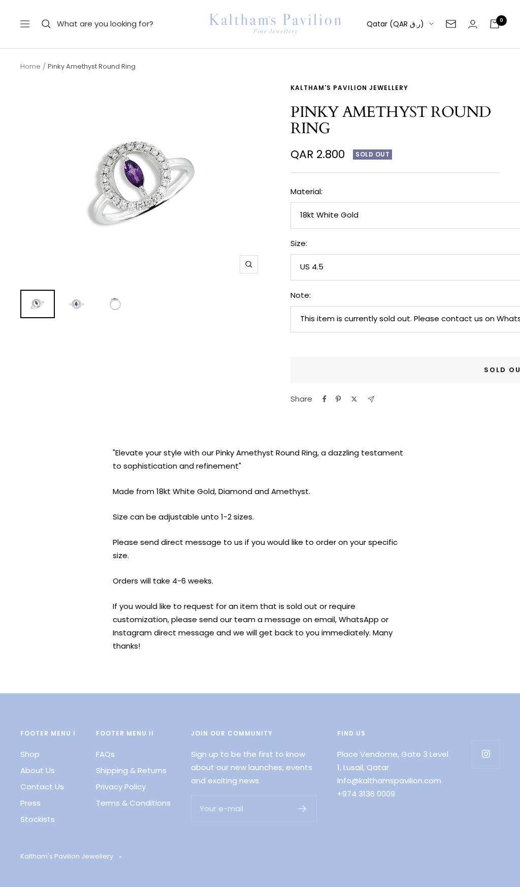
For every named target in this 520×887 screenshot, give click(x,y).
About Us (37, 770)
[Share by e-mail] (371, 399)
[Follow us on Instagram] (486, 754)
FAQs (105, 754)
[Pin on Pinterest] (338, 399)
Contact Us (42, 786)
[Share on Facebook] (324, 399)
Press (30, 803)
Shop (30, 754)
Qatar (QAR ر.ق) (395, 24)
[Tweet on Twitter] (354, 399)
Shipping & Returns (131, 770)
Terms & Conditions (133, 803)
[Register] (302, 808)
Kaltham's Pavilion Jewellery (349, 87)
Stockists (37, 819)
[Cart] (495, 23)
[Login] (472, 24)
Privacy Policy (121, 786)
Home (30, 66)
